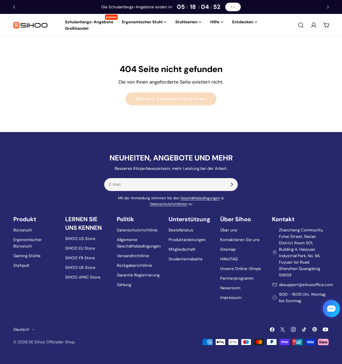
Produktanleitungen (187, 239)
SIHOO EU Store (80, 248)
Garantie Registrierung (138, 275)
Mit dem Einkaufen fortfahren (171, 99)
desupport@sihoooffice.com (306, 284)
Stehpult (21, 265)
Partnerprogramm (237, 278)
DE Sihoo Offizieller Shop (52, 342)
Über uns (228, 230)
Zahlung (124, 284)
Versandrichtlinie (133, 255)
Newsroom (230, 288)
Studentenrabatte (186, 259)
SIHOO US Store (80, 238)
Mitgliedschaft (182, 249)
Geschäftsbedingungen (200, 198)
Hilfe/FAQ (229, 259)
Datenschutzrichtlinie (137, 230)
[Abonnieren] (231, 184)
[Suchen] (301, 25)
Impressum (230, 297)
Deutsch (21, 329)
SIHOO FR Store (80, 258)
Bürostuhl (22, 230)
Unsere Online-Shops (240, 268)
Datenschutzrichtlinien (169, 204)
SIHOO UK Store (80, 267)
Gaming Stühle (27, 255)
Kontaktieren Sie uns (240, 239)
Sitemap (228, 249)
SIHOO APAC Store (82, 277)
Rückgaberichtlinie (134, 265)
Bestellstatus (181, 230)
